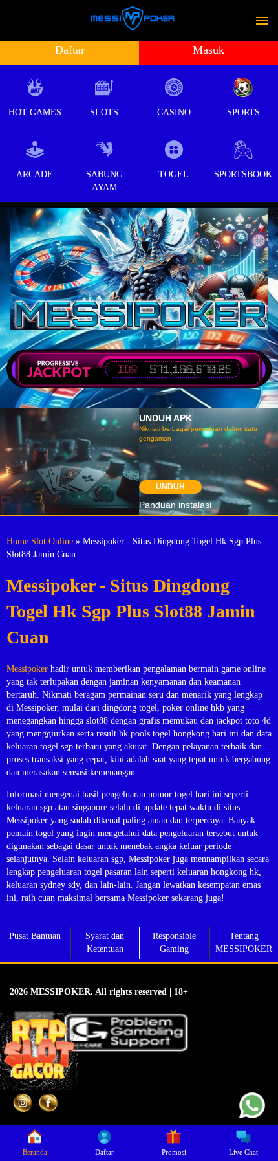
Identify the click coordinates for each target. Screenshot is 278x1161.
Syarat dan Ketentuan (104, 942)
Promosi (174, 1152)
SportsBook (243, 174)
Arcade (34, 174)
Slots (104, 112)
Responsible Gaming (174, 942)
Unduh (170, 486)
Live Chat (243, 1152)
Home (17, 541)
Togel (173, 174)
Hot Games (34, 112)
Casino (174, 112)
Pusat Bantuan (35, 936)
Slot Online (52, 541)
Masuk (208, 49)
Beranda (35, 1152)
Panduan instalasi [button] (175, 505)
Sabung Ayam (104, 181)
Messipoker (27, 669)
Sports (243, 112)
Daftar (70, 49)
